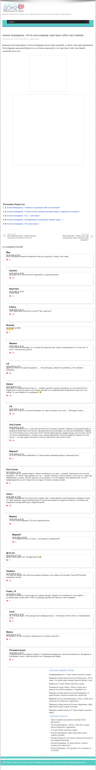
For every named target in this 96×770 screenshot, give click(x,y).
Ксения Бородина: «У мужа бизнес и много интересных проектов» (69, 694)
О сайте (30, 762)
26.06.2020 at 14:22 (16, 427)
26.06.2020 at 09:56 (13, 328)
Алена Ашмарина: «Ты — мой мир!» (23, 216)
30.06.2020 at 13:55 (19, 537)
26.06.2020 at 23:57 (16, 653)
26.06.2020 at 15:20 (13, 556)
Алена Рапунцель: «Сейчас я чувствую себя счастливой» (33, 207)
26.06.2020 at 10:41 (13, 366)
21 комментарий (33, 39)
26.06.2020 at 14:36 (13, 497)
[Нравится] (7, 260)
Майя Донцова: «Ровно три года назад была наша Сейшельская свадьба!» (75, 237)
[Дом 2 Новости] (13, 10)
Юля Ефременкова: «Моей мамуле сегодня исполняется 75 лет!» (21, 236)
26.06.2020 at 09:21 (13, 255)
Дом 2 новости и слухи (16, 762)
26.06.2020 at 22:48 (16, 614)
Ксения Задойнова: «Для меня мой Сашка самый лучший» (70, 705)
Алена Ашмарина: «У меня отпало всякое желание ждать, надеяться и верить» (43, 211)
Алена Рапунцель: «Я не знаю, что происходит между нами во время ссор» (70, 679)
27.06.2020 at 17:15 (16, 454)
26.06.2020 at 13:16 (16, 409)
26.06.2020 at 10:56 (16, 273)
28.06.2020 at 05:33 (16, 519)
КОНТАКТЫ (7, 767)
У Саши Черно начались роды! (78, 674)
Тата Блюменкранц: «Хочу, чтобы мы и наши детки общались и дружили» (71, 700)
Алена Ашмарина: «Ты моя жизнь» (23, 224)
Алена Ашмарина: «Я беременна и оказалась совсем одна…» (35, 220)
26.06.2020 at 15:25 (13, 574)
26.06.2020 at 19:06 (13, 594)
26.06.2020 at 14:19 (16, 292)
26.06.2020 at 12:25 (16, 346)
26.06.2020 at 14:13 (13, 472)
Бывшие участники (11, 39)
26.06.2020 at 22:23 (13, 635)
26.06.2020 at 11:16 (13, 387)
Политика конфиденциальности (72, 762)
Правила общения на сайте (46, 762)
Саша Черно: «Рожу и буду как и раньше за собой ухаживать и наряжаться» (68, 688)
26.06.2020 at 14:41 (16, 310)
